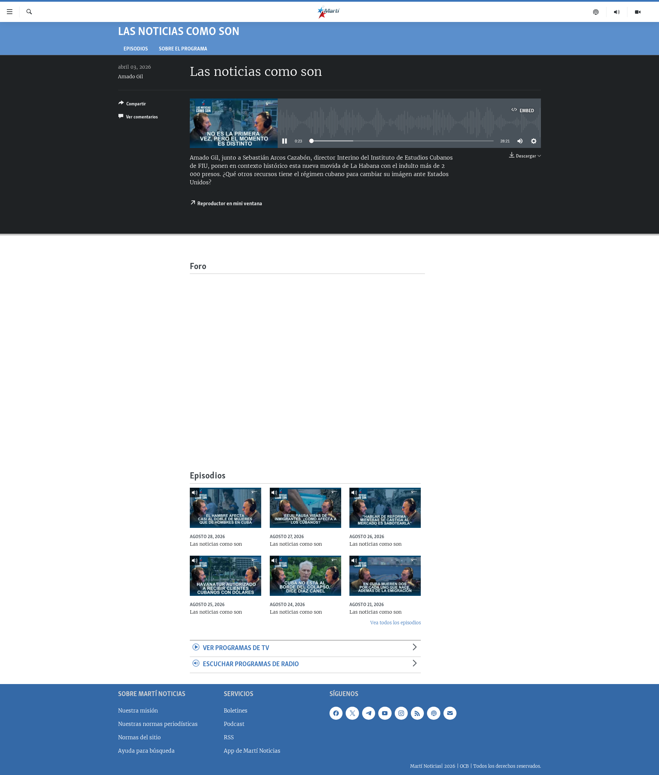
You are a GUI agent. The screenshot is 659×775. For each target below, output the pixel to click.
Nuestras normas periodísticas (158, 724)
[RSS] (417, 713)
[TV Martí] (637, 12)
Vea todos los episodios (395, 623)
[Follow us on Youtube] (384, 713)
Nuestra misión (138, 710)
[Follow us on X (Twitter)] (352, 713)
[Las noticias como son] (225, 508)
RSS (229, 737)
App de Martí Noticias (252, 751)
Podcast (234, 724)
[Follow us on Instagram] (401, 713)
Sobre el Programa (183, 49)
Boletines (235, 710)
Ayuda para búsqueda (146, 751)
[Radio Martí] (616, 12)
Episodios (136, 49)
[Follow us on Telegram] (368, 713)
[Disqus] (307, 360)
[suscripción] (449, 713)
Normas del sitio (139, 737)
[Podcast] (596, 12)
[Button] (132, 105)
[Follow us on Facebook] (336, 713)
